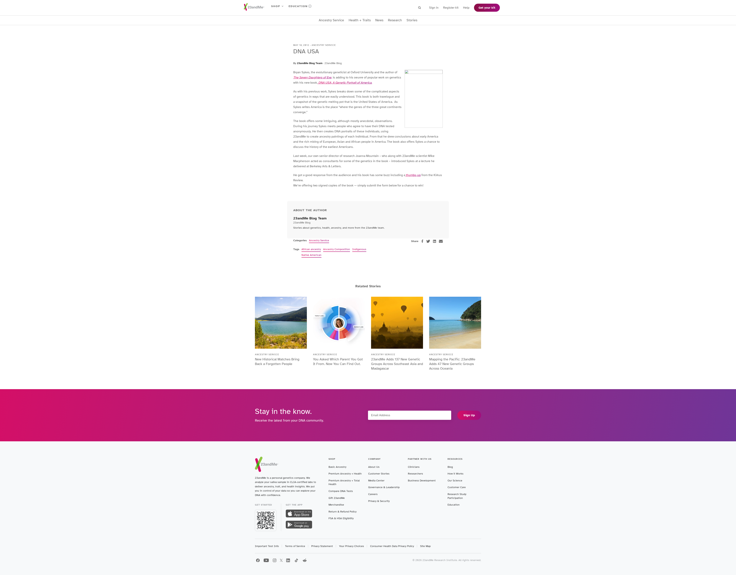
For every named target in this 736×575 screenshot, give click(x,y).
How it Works (455, 473)
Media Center (376, 480)
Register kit (450, 8)
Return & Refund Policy (342, 511)
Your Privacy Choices (351, 546)
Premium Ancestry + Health (345, 473)
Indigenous (359, 249)
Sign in (434, 8)
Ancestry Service (331, 20)
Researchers (415, 473)
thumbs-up (413, 175)
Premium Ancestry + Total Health (344, 482)
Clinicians (414, 467)
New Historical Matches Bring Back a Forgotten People (277, 361)
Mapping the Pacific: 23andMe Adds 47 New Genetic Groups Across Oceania (452, 364)
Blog (450, 467)
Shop (275, 6)
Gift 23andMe (337, 498)
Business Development (422, 480)
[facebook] (422, 241)
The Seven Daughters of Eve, (312, 77)
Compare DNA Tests (341, 491)
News (379, 20)
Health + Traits (360, 20)
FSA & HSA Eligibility (341, 518)
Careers (373, 494)
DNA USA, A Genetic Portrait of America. (345, 83)
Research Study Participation (457, 496)
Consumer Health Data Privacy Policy (392, 546)
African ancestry (311, 249)
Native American (311, 255)
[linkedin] (434, 241)
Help (466, 8)
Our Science (455, 480)
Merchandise (336, 504)
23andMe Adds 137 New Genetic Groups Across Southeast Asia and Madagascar (397, 364)
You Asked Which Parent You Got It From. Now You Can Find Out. (338, 361)
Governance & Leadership (384, 487)
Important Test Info (267, 546)
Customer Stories (378, 473)
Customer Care (457, 487)
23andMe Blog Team (309, 63)
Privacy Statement (322, 546)
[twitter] (428, 241)
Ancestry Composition (336, 249)
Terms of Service (295, 546)
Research (395, 20)
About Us (374, 467)
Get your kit (487, 7)
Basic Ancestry (337, 467)
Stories (412, 20)
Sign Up (469, 415)
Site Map (425, 546)
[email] (441, 241)
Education (298, 6)
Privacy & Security (379, 501)
